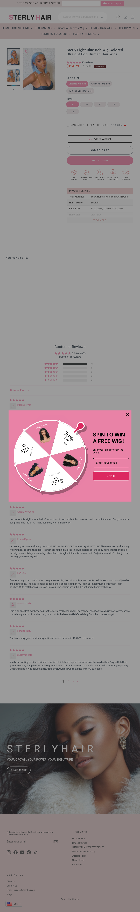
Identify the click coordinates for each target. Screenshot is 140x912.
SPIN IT (111, 475)
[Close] (127, 414)
